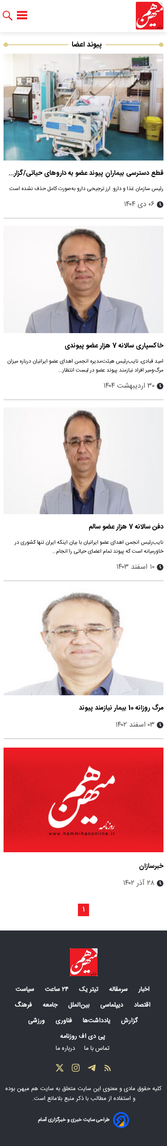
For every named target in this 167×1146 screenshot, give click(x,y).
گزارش (130, 1020)
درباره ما (66, 1048)
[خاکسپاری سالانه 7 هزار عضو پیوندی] (83, 279)
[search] (7, 16)
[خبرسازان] (83, 799)
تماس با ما (97, 1048)
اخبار (144, 989)
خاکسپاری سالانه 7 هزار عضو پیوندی (114, 345)
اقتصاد (143, 1005)
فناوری (65, 1020)
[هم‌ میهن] (84, 962)
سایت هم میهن (35, 1089)
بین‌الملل (79, 1005)
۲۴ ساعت (57, 989)
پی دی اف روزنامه (83, 1036)
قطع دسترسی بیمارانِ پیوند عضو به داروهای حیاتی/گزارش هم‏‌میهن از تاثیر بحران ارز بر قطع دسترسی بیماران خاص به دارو (84, 173)
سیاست (26, 989)
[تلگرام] (91, 1070)
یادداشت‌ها (97, 1020)
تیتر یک (89, 989)
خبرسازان (151, 866)
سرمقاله (119, 989)
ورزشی (37, 1020)
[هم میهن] (149, 16)
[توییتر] (59, 1070)
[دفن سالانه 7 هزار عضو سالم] (83, 460)
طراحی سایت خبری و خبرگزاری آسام (74, 1120)
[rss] (107, 1070)
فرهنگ (24, 1005)
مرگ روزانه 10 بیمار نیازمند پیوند (121, 708)
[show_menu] (22, 15)
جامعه (51, 1005)
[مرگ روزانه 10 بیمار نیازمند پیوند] (83, 641)
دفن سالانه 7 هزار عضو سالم (126, 527)
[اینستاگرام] (75, 1070)
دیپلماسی (112, 1005)
